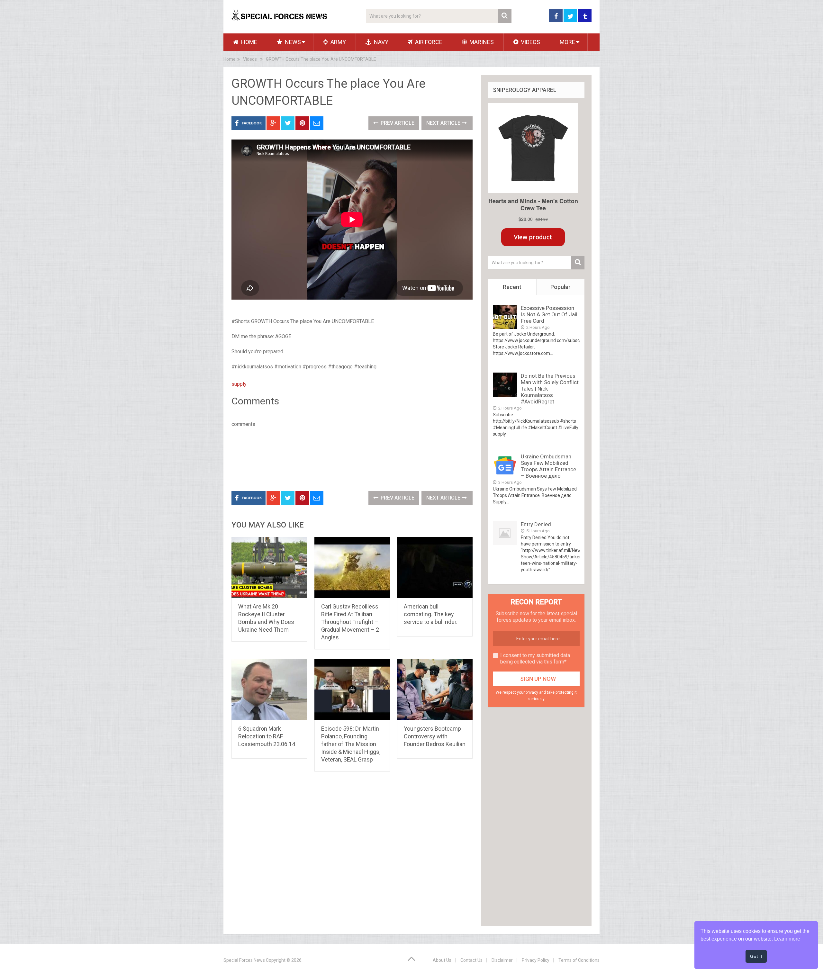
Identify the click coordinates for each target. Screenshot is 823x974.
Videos (530, 42)
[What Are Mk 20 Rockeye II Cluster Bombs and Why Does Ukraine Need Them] (269, 567)
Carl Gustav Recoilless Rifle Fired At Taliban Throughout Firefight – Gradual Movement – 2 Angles (350, 622)
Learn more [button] (787, 939)
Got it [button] (756, 956)
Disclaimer (502, 960)
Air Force (428, 42)
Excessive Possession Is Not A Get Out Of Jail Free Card (549, 314)
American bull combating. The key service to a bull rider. (430, 614)
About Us (442, 960)
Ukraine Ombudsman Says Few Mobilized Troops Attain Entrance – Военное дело (548, 466)
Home (248, 42)
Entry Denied (536, 524)
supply (239, 384)
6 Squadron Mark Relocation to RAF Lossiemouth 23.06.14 (266, 736)
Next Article (444, 123)
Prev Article (396, 123)
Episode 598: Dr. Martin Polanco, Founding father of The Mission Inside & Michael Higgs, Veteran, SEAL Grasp (350, 744)
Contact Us (471, 960)
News (292, 42)
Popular (560, 287)
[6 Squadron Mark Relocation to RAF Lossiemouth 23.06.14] (269, 689)
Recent (512, 287)
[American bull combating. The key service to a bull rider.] (435, 567)
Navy (380, 42)
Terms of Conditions (579, 960)
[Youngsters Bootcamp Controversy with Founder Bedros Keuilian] (435, 689)
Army (337, 42)
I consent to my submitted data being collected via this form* (535, 658)
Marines (481, 42)
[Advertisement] (348, 458)
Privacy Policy (535, 960)
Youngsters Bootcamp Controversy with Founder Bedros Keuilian (435, 736)
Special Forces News (244, 960)
